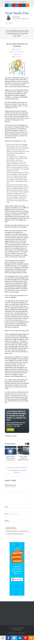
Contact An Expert (17, 629)
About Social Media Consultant (16, 628)
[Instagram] (17, 5)
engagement (8, 436)
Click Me (10, 429)
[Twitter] (10, 5)
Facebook (8, 2)
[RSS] (27, 5)
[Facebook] (6, 5)
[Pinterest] (20, 5)
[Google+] (13, 5)
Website (7, 520)
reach (14, 436)
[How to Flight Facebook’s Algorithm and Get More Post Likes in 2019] (23, 450)
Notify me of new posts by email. (15, 534)
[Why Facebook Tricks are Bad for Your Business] (11, 450)
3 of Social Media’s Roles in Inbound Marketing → (17, 471)
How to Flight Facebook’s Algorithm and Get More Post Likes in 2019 (23, 460)
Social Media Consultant (18, 51)
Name (7, 507)
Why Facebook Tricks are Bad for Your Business (10, 458)
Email (11, 513)
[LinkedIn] (24, 5)
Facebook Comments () (10, 487)
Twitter (15, 2)
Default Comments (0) (10, 485)
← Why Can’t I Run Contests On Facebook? (16, 467)
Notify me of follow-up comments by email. (18, 531)
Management (23, 2)
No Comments (17, 57)
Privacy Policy (21, 633)
